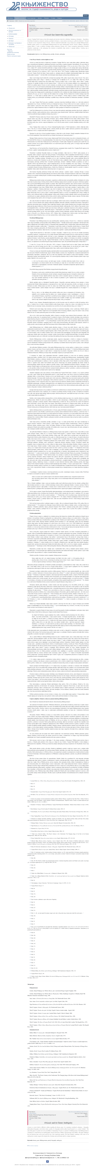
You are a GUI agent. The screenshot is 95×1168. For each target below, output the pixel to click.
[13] (40, 145)
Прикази (11, 38)
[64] (33, 711)
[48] (84, 578)
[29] (52, 386)
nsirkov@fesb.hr (32, 26)
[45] (66, 568)
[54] (59, 595)
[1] (39, 74)
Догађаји (11, 40)
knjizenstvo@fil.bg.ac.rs (33, 1157)
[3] (57, 83)
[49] (82, 579)
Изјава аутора (11, 54)
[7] (57, 113)
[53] (50, 593)
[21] (43, 266)
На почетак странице (33, 1145)
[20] (78, 247)
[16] (28, 202)
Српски (85, 15)
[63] (36, 675)
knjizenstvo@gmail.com (48, 1157)
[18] (48, 225)
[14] (60, 149)
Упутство (9, 49)
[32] (74, 447)
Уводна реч (12, 28)
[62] (62, 640)
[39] (57, 494)
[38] (39, 480)
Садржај (9, 25)
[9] (41, 120)
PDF (30, 31)
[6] (79, 107)
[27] (45, 320)
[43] (36, 545)
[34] (43, 454)
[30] (45, 394)
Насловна (10, 18)
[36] (77, 459)
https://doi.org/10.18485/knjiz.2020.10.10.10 (78, 25)
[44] (64, 561)
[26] (66, 312)
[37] (83, 463)
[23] (87, 287)
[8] (59, 116)
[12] (73, 135)
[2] (45, 79)
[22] (47, 279)
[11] (55, 130)
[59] (55, 605)
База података (31, 18)
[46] (64, 572)
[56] (86, 597)
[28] (71, 348)
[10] (31, 123)
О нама (53, 18)
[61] (62, 627)
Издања (59, 18)
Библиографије (13, 34)
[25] (82, 305)
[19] (86, 241)
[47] (32, 574)
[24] (71, 299)
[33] (35, 452)
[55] (31, 597)
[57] (64, 598)
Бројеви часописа (20, 18)
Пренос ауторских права (14, 56)
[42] (61, 538)
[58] (36, 600)
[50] (74, 581)
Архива (40, 18)
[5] (31, 98)
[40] (41, 500)
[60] (53, 607)
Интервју (11, 36)
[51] (34, 588)
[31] (75, 406)
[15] (82, 163)
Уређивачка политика (13, 52)
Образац (10, 51)
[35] (55, 458)
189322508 (72, 21)
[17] (61, 222)
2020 (16, 21)
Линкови (46, 18)
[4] (63, 95)
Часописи (11, 21)
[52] (43, 589)
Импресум (11, 46)
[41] (37, 504)
